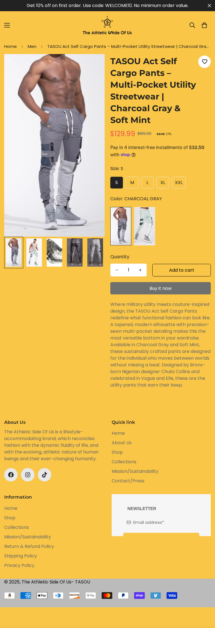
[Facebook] (11, 475)
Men (32, 46)
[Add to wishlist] (204, 61)
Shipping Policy (20, 556)
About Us (122, 442)
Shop (117, 452)
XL (162, 182)
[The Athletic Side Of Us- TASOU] (107, 25)
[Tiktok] (44, 475)
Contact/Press (128, 481)
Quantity (119, 256)
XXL (179, 182)
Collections (124, 462)
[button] (204, 25)
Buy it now (160, 288)
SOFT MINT (144, 226)
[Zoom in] (93, 66)
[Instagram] (27, 475)
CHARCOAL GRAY (120, 226)
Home (10, 46)
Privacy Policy (19, 565)
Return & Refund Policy (29, 546)
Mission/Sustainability (135, 471)
